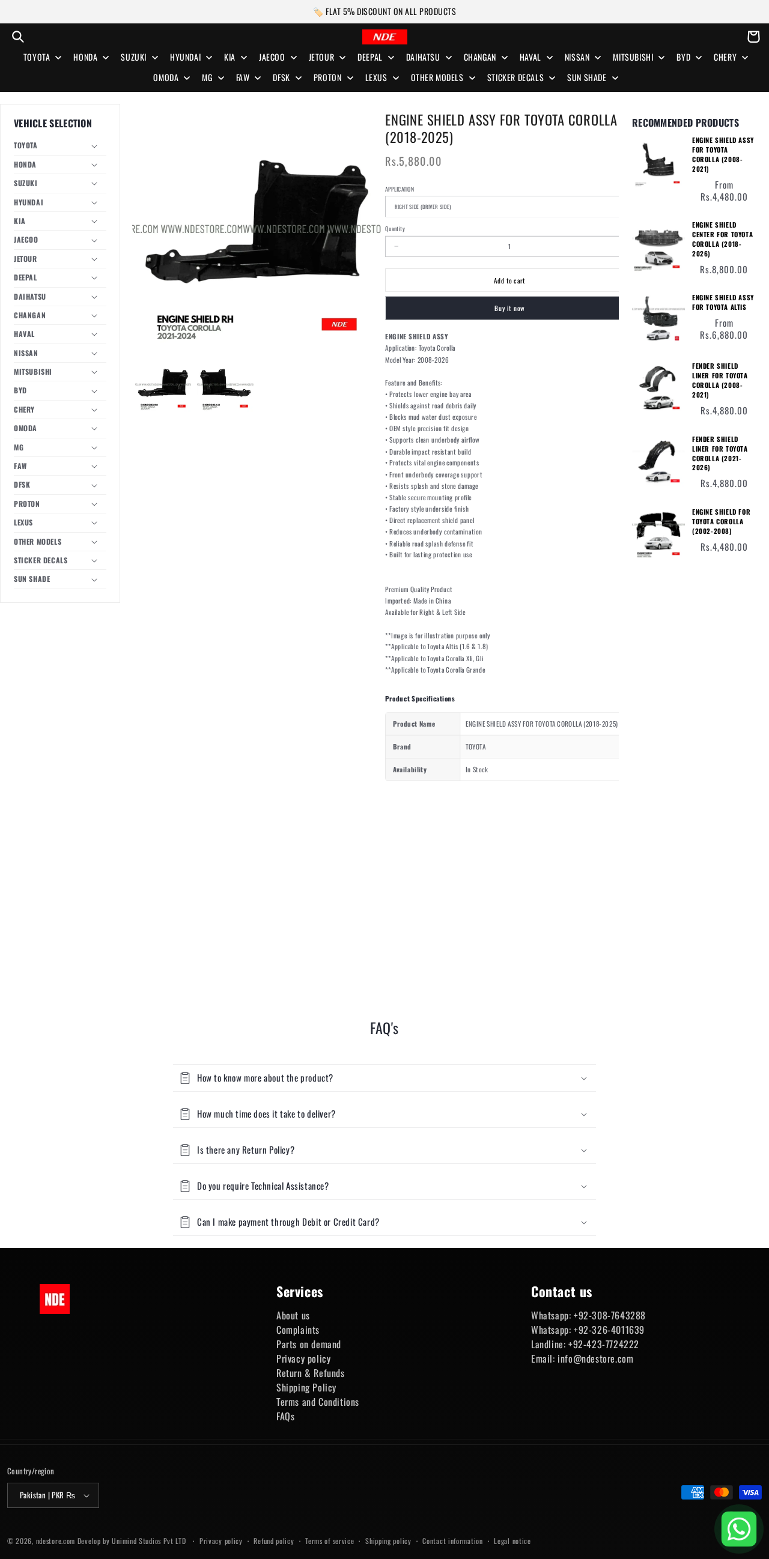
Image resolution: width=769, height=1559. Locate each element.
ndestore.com (55, 1541)
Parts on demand (308, 1344)
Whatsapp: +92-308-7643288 (588, 1315)
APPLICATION (399, 188)
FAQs (285, 1416)
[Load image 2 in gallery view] (225, 384)
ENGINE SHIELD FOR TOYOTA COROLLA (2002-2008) (721, 521)
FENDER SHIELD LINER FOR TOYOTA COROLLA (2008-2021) (720, 380)
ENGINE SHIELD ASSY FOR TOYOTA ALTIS (723, 302)
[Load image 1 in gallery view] (163, 384)
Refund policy (274, 1541)
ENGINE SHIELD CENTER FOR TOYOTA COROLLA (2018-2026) (722, 239)
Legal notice (512, 1541)
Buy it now (509, 308)
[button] (18, 36)
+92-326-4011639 (609, 1329)
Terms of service (329, 1541)
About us (293, 1315)
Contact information (452, 1541)
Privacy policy (303, 1358)
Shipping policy (388, 1541)
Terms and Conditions (317, 1401)
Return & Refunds (310, 1373)
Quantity (394, 228)
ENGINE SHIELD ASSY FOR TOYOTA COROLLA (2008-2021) (723, 155)
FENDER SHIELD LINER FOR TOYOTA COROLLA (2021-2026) (720, 454)
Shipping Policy (306, 1387)
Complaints (298, 1329)
